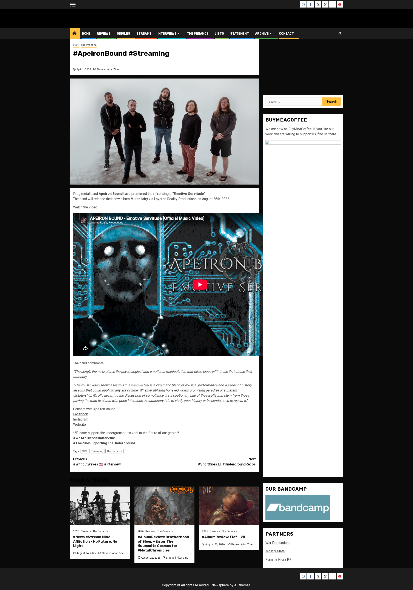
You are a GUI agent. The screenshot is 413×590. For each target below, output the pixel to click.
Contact (286, 33)
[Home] (74, 34)
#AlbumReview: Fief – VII (223, 537)
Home (86, 33)
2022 (76, 44)
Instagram (80, 419)
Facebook (80, 414)
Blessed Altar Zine (98, 18)
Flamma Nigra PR (278, 560)
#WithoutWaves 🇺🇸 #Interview (97, 461)
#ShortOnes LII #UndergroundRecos (227, 461)
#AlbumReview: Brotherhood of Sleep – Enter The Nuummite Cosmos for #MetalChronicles (163, 543)
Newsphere (220, 585)
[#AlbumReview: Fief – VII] (229, 506)
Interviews (167, 33)
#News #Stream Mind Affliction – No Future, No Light (95, 541)
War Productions (277, 543)
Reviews (104, 33)
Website (79, 424)
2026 (76, 531)
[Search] (340, 33)
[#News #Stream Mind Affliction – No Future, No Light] (100, 506)
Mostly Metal (275, 551)
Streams (143, 33)
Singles (123, 33)
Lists (219, 33)
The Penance (197, 33)
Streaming (97, 451)
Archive (262, 33)
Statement (239, 33)
